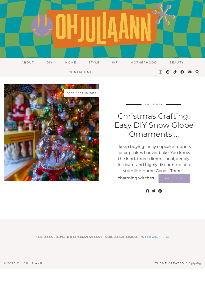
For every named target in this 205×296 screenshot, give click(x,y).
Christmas (153, 104)
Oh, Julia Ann (29, 263)
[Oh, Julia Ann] (102, 29)
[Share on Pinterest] (160, 191)
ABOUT (28, 62)
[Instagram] (160, 72)
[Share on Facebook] (147, 191)
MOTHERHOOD (143, 62)
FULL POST (174, 178)
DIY (49, 62)
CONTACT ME (80, 72)
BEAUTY (177, 62)
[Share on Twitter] (154, 191)
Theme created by (178, 263)
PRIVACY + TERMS (158, 237)
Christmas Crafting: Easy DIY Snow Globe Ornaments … (154, 125)
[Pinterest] (168, 72)
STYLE (94, 62)
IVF (115, 62)
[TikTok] (175, 72)
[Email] (190, 72)
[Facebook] (182, 72)
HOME (70, 62)
